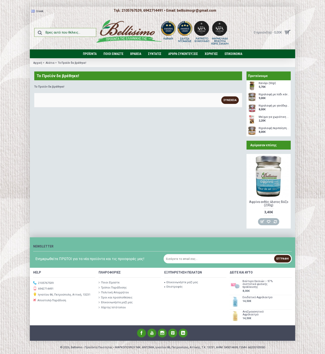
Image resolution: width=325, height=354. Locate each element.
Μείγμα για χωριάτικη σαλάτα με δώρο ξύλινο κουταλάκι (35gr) (274, 117)
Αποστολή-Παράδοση (51, 300)
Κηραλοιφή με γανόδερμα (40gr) (274, 105)
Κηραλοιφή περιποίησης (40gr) (274, 128)
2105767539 (46, 283)
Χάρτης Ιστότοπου (113, 307)
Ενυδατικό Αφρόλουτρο (257, 297)
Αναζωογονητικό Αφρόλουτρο (253, 313)
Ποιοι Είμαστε (110, 282)
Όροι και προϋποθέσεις (116, 297)
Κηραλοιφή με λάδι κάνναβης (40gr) (274, 94)
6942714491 (46, 288)
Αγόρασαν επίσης (263, 145)
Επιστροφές (174, 286)
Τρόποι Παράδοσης (114, 287)
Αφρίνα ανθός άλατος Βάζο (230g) (268, 203)
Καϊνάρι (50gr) (267, 83)
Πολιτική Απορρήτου (115, 292)
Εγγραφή (282, 258)
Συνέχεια (230, 100)
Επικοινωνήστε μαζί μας (117, 302)
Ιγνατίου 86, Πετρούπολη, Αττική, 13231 (64, 294)
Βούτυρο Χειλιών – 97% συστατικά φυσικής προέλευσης (258, 284)
